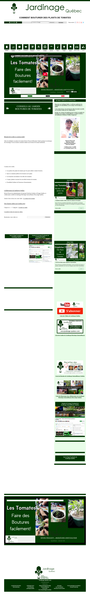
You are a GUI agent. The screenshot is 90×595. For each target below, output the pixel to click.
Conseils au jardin (22, 207)
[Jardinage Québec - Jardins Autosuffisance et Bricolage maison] (45, 578)
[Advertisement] (45, 34)
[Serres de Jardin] (19, 47)
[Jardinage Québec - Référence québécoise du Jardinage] (55, 13)
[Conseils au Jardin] (64, 47)
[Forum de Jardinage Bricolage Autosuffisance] (83, 47)
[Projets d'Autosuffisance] (26, 47)
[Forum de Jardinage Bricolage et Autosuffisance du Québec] (30, 96)
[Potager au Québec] (38, 47)
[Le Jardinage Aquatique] (13, 47)
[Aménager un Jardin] (32, 47)
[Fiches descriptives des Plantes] (70, 47)
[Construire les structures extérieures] (51, 47)
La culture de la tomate (29, 198)
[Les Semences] (58, 47)
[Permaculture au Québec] (45, 47)
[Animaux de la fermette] (7, 47)
